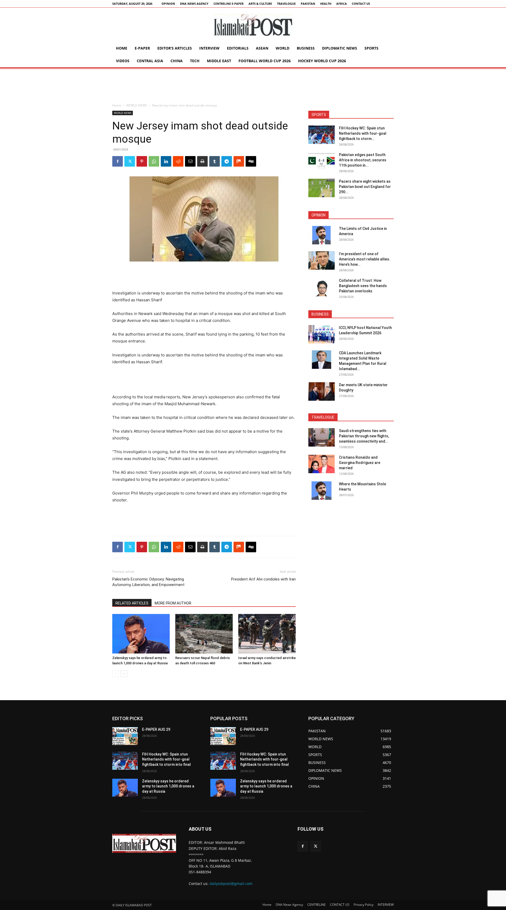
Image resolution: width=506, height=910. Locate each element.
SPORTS (371, 48)
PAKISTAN (308, 4)
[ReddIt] (178, 161)
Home (121, 48)
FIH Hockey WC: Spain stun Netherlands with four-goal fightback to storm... (362, 133)
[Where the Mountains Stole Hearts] (321, 490)
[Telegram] (226, 161)
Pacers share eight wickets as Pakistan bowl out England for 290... (365, 186)
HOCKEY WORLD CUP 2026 (322, 60)
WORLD (282, 48)
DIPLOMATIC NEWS (339, 48)
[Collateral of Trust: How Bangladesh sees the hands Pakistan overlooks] (321, 287)
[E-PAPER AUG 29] (125, 736)
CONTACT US (361, 4)
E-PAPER (142, 48)
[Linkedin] (166, 161)
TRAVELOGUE (286, 4)
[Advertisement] (253, 85)
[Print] (202, 161)
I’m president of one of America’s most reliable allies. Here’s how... (364, 259)
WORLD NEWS (136, 105)
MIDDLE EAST (219, 60)
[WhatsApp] (154, 161)
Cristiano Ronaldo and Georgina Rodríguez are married (359, 462)
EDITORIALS (238, 48)
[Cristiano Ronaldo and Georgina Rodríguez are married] (321, 464)
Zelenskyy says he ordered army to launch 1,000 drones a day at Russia (168, 786)
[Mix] (238, 161)
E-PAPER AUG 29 (156, 729)
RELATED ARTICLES (131, 603)
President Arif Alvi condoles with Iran (263, 579)
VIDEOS (122, 60)
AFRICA (341, 4)
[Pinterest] (142, 161)
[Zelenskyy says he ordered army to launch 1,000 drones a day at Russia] (141, 634)
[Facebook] (117, 161)
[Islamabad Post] (253, 25)
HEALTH (325, 4)
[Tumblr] (214, 161)
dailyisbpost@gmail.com (231, 883)
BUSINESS (306, 48)
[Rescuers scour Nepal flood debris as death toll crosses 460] (204, 634)
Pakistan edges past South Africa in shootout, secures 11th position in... (362, 160)
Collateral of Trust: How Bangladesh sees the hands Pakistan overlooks (363, 285)
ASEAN (262, 48)
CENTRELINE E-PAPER (228, 4)
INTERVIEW (209, 48)
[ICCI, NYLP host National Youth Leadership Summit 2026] (321, 334)
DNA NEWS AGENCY (194, 4)
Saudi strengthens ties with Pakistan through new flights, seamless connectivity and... (364, 436)
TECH (195, 60)
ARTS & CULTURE (260, 4)
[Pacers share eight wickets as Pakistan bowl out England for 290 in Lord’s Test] (321, 188)
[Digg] (251, 161)
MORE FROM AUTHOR (173, 603)
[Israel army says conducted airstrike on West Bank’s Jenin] (267, 634)
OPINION (168, 4)
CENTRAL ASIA (150, 60)
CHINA (177, 60)
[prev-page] (115, 673)
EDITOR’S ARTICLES (174, 48)
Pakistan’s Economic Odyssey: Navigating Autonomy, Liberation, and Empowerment (148, 582)
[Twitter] (129, 161)
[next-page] (124, 673)
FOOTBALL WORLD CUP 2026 (265, 60)
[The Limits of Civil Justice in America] (321, 235)
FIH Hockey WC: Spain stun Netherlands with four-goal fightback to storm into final (166, 759)
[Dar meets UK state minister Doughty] (321, 391)
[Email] (190, 161)
